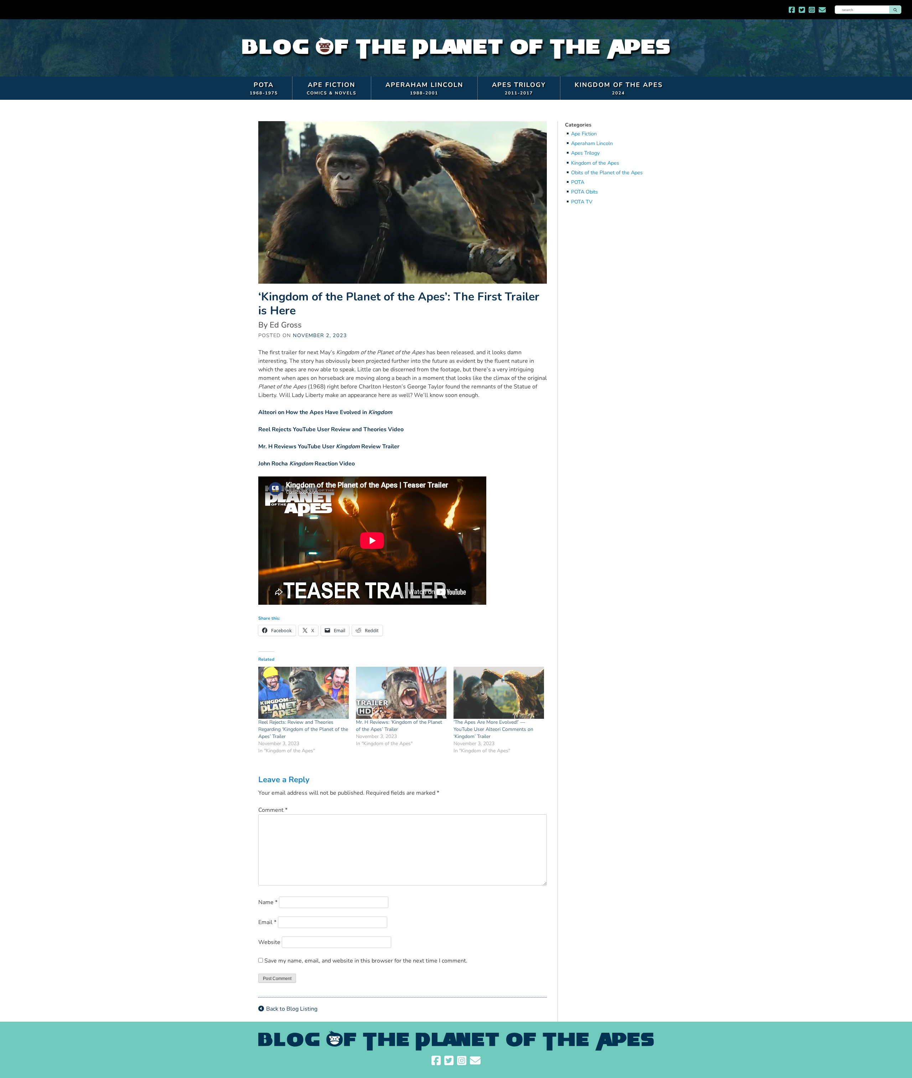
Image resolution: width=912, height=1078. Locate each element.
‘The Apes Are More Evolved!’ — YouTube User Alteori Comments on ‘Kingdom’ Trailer (493, 729)
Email (267, 922)
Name (268, 902)
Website (269, 942)
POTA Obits (584, 192)
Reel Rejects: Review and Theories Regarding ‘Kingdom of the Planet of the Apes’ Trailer (303, 729)
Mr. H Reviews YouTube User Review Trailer (328, 446)
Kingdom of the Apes (619, 88)
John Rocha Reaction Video (306, 464)
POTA (264, 88)
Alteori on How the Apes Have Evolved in (325, 412)
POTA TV (581, 202)
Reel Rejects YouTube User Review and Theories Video (331, 429)
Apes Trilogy (519, 88)
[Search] (895, 9)
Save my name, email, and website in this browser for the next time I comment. (365, 961)
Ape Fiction (332, 88)
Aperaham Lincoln (424, 88)
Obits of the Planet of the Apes (607, 173)
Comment (272, 810)
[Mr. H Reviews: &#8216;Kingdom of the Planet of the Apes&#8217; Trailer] (401, 692)
